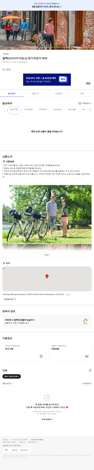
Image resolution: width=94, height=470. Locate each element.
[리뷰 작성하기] (90, 370)
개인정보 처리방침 (37, 440)
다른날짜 (85, 103)
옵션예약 (11, 93)
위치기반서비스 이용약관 (19, 440)
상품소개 (35, 93)
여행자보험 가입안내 (9, 442)
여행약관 (22, 442)
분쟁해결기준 (32, 442)
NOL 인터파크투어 (12, 376)
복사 (69, 295)
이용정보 (58, 93)
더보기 (47, 255)
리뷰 (82, 93)
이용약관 (5, 440)
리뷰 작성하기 (47, 419)
